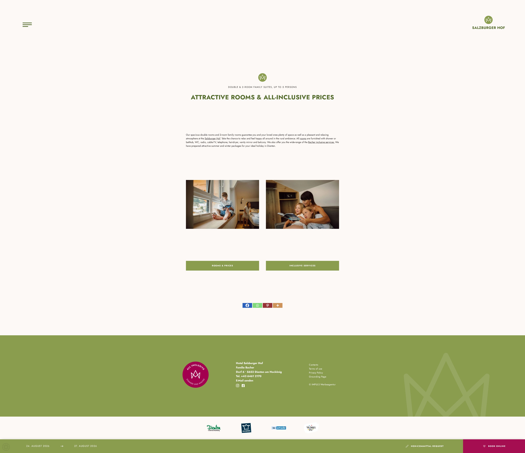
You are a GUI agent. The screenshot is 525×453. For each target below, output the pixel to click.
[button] (6, 447)
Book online (497, 446)
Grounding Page (317, 376)
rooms (303, 138)
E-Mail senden (244, 380)
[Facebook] (247, 305)
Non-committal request (427, 446)
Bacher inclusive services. (321, 142)
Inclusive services (302, 265)
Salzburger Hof (212, 138)
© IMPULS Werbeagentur (322, 384)
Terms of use (315, 368)
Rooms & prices (222, 265)
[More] (277, 305)
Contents (313, 364)
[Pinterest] (267, 305)
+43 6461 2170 (250, 376)
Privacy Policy (316, 372)
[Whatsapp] (257, 305)
